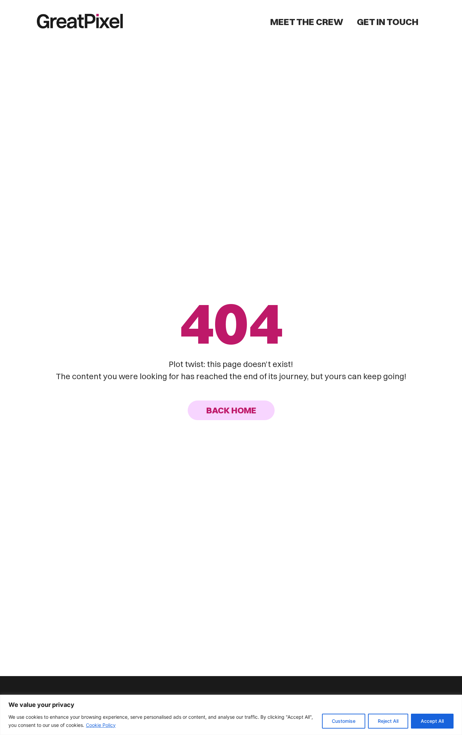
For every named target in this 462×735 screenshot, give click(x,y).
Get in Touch (387, 21)
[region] (231, 715)
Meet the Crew (306, 21)
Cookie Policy (101, 725)
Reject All (388, 721)
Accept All (432, 721)
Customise (343, 721)
